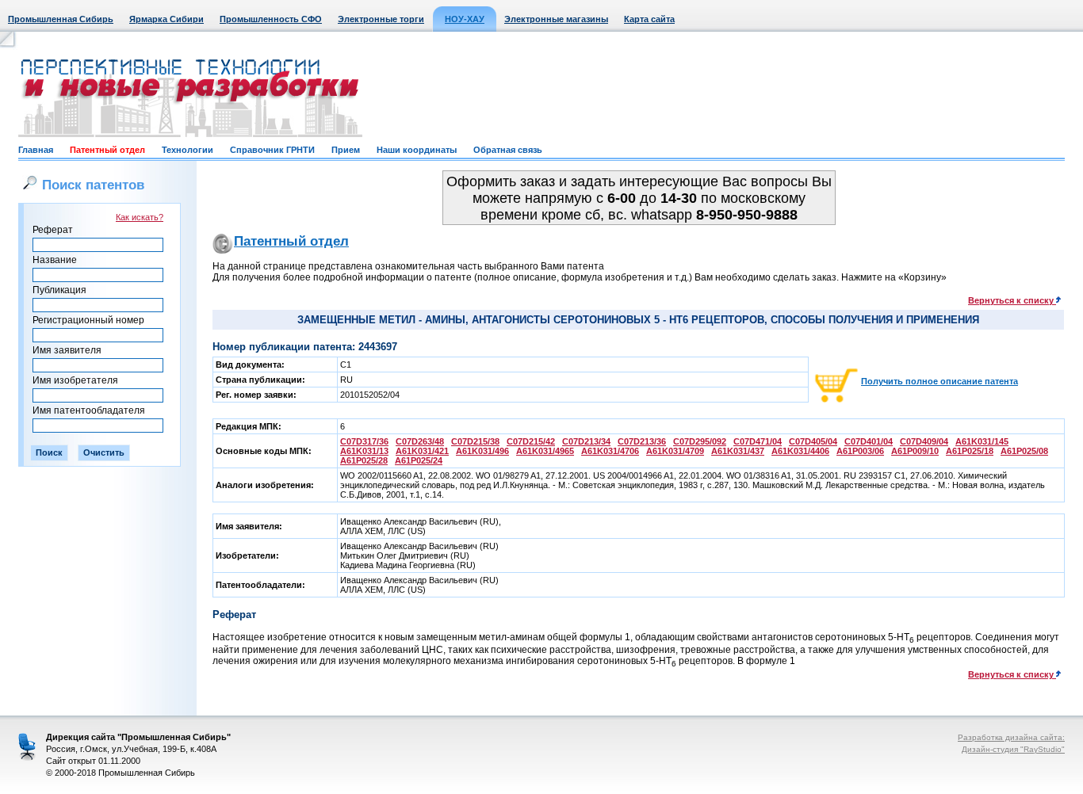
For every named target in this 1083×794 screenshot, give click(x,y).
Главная (35, 150)
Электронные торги (381, 19)
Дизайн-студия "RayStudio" (1013, 749)
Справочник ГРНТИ (272, 150)
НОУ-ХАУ (464, 19)
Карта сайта (649, 19)
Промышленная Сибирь (60, 19)
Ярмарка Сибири (166, 19)
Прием (345, 150)
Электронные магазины (556, 19)
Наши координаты (417, 150)
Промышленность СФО (271, 19)
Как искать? (139, 217)
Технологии (187, 150)
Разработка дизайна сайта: (1011, 737)
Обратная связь (507, 150)
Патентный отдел (107, 150)
